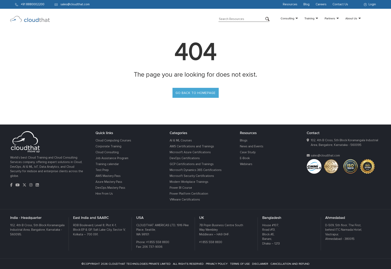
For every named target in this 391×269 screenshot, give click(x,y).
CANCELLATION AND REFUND (290, 264)
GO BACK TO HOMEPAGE (196, 93)
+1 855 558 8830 (157, 242)
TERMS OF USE (240, 264)
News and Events (251, 146)
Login (372, 4)
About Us (351, 18)
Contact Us (340, 4)
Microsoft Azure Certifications (190, 152)
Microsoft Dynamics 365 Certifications (196, 170)
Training (309, 18)
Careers (321, 4)
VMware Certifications (185, 199)
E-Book (245, 158)
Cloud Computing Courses (113, 140)
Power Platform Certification (189, 193)
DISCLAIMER (260, 264)
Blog (306, 4)
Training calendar (107, 164)
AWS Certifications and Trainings (192, 146)
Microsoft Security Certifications (192, 176)
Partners (330, 18)
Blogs (243, 140)
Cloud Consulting (107, 152)
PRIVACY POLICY (217, 264)
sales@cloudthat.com (325, 155)
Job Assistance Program (112, 158)
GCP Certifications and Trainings (192, 164)
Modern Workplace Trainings (189, 182)
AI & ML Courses (181, 140)
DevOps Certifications (185, 158)
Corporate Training (108, 146)
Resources (290, 4)
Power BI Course (181, 188)
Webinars (246, 164)
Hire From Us (104, 193)
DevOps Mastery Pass (110, 188)
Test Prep (102, 170)
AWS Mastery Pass (108, 176)
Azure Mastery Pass (109, 182)
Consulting (287, 18)
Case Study (248, 152)
